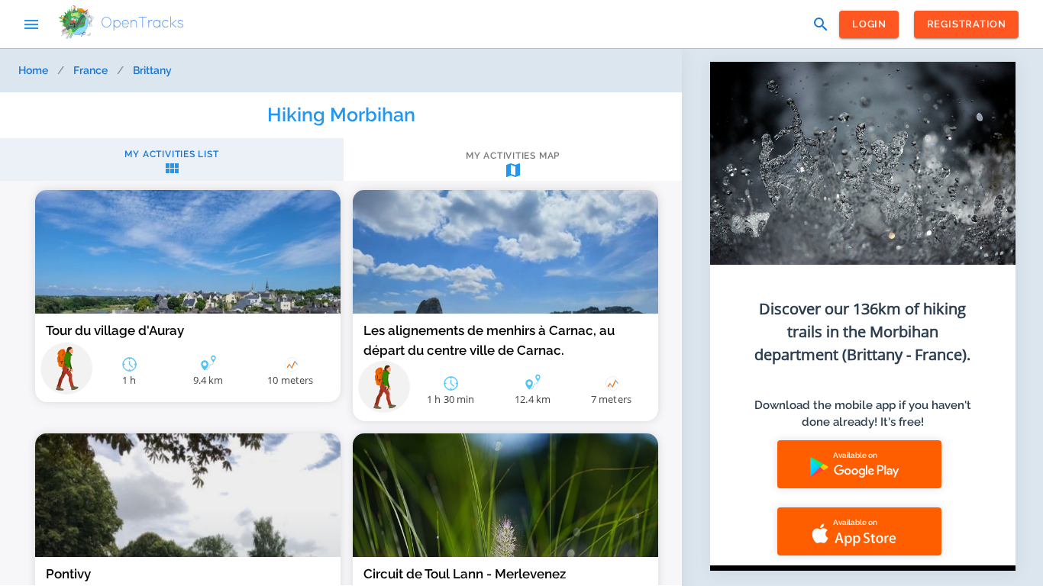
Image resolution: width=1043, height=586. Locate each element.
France (90, 70)
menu (31, 24)
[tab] (172, 163)
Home (33, 70)
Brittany (152, 70)
